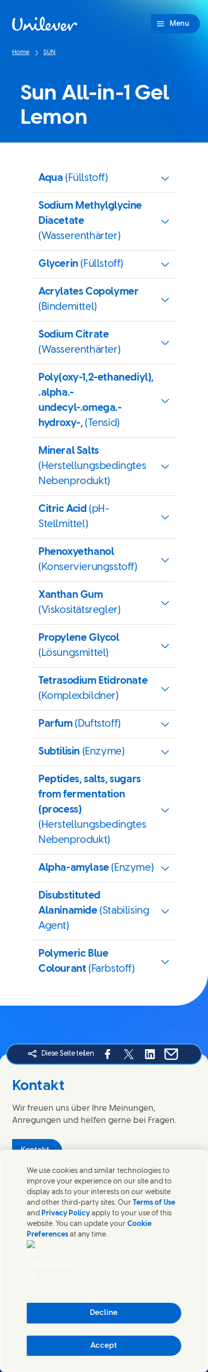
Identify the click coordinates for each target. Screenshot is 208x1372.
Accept (103, 1346)
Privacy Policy (65, 1213)
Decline (104, 1313)
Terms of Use (154, 1203)
